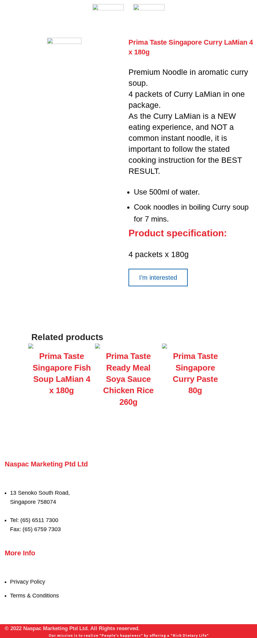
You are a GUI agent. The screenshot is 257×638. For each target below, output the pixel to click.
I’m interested (158, 277)
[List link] (128, 501)
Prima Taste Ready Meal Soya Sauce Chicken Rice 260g (128, 379)
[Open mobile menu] (7, 9)
